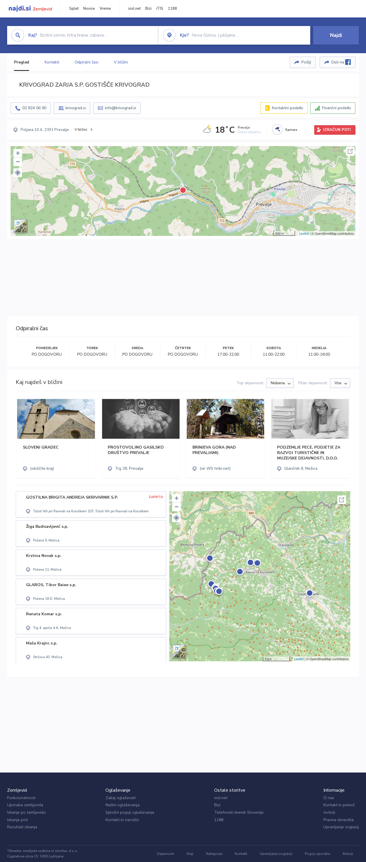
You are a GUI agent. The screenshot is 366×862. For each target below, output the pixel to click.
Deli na (338, 62)
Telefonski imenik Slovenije (239, 812)
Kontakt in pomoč (339, 805)
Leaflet (304, 233)
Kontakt (241, 853)
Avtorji (329, 812)
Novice (89, 8)
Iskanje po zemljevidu (26, 812)
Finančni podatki (336, 108)
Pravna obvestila (338, 820)
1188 (172, 8)
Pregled (21, 62)
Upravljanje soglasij (341, 827)
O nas (328, 798)
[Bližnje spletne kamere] (277, 129)
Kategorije (214, 853)
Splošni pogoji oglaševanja (130, 812)
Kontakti (52, 62)
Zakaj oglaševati (121, 798)
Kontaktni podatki (287, 108)
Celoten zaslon (350, 151)
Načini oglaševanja (123, 805)
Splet (74, 8)
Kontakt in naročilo (122, 820)
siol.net (134, 8)
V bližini (121, 62)
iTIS (159, 8)
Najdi (336, 35)
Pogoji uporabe (317, 853)
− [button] (18, 161)
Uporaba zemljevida (25, 805)
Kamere (291, 130)
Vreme (105, 8)
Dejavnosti (165, 853)
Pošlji (306, 62)
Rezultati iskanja (22, 827)
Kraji (190, 853)
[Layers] (20, 226)
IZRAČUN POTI (337, 129)
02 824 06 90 (34, 108)
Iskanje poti (17, 820)
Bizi (148, 8)
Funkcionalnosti (21, 798)
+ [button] (18, 153)
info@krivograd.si (120, 108)
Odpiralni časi (87, 62)
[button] (17, 172)
